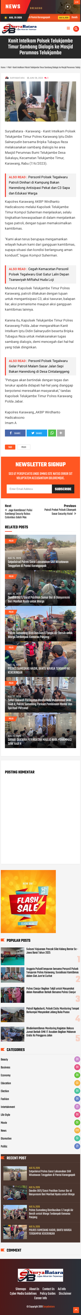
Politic (4, 1146)
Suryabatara (49, 1307)
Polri (23, 447)
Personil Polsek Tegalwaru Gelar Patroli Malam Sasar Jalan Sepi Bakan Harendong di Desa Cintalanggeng (39, 366)
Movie (4, 1123)
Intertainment (8, 1107)
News (3, 1130)
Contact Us (48, 1289)
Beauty (4, 1059)
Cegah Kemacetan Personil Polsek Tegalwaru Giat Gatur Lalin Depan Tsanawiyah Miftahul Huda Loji (39, 274)
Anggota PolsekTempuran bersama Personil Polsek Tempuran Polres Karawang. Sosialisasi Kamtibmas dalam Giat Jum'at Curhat (52, 972)
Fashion (5, 1099)
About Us (34, 1289)
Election (5, 1091)
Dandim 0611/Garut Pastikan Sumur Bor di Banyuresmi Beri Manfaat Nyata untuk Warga (39, 600)
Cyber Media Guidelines (23, 1294)
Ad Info (62, 1289)
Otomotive (6, 1138)
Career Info (40, 1298)
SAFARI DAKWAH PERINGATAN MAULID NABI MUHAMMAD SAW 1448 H (40, 742)
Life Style (5, 1115)
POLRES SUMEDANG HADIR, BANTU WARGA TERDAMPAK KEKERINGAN (39, 671)
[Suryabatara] (40, 1281)
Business (5, 1067)
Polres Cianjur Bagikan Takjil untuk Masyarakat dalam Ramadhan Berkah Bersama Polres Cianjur (51, 990)
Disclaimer (65, 1294)
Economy (5, 1075)
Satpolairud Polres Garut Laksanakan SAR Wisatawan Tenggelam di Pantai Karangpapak (38, 564)
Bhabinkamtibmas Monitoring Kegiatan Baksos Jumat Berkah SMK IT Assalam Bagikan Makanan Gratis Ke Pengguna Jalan (51, 1032)
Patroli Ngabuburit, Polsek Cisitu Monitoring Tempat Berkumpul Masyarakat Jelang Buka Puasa (52, 1010)
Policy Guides (48, 1294)
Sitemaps (21, 1289)
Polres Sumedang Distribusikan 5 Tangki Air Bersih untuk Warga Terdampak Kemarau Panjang (40, 635)
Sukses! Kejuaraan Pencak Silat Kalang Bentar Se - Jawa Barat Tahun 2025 (52, 951)
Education (6, 1083)
